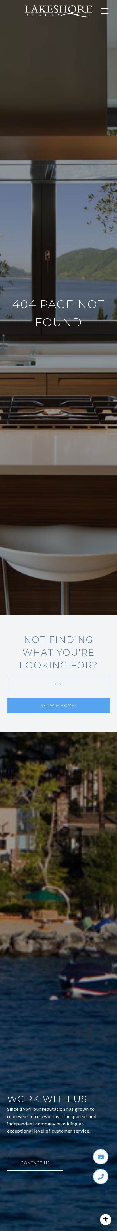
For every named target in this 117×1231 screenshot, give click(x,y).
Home (58, 683)
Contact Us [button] (35, 1162)
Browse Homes (58, 705)
